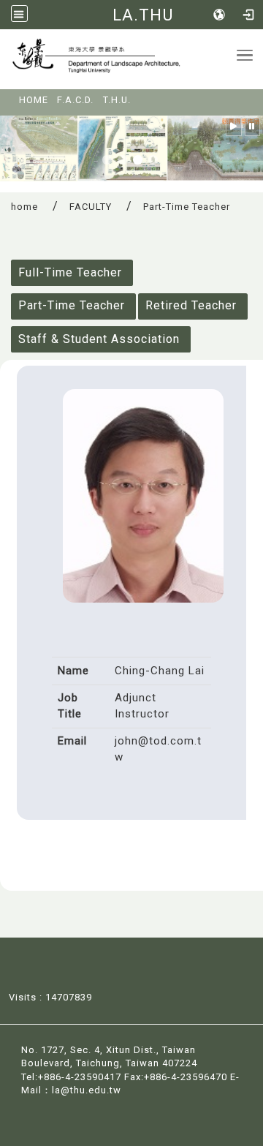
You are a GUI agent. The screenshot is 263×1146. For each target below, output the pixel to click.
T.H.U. (117, 99)
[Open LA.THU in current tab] (118, 59)
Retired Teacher (191, 305)
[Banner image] (131, 147)
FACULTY (90, 206)
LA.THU (143, 14)
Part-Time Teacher (71, 305)
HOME (33, 99)
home (24, 206)
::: (9, 95)
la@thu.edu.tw (86, 1090)
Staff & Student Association (99, 339)
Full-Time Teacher (70, 272)
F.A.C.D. (75, 99)
